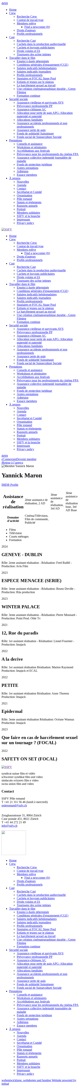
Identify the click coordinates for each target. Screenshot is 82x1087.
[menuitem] (44, 9)
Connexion (9, 459)
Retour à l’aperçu (12, 462)
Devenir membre (26, 459)
